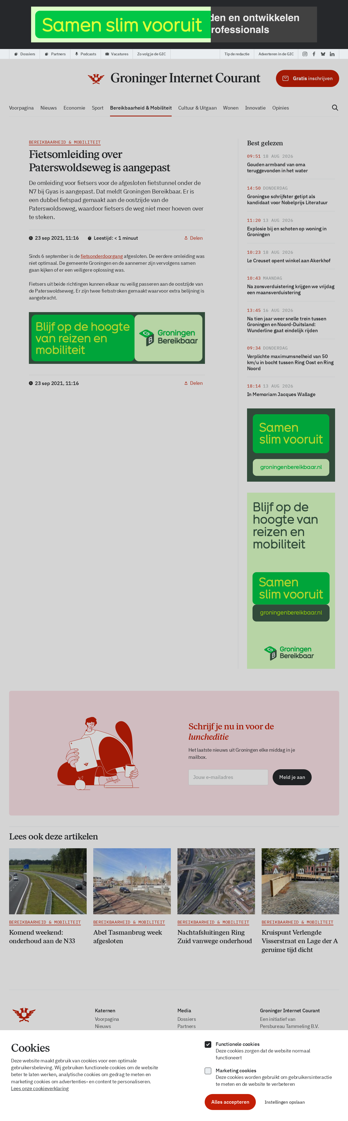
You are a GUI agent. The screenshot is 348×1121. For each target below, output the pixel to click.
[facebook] (314, 54)
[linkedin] (332, 54)
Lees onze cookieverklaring (40, 1088)
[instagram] (304, 54)
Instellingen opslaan (285, 1102)
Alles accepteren (230, 1102)
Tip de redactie (237, 53)
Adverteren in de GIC (276, 53)
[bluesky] (323, 54)
